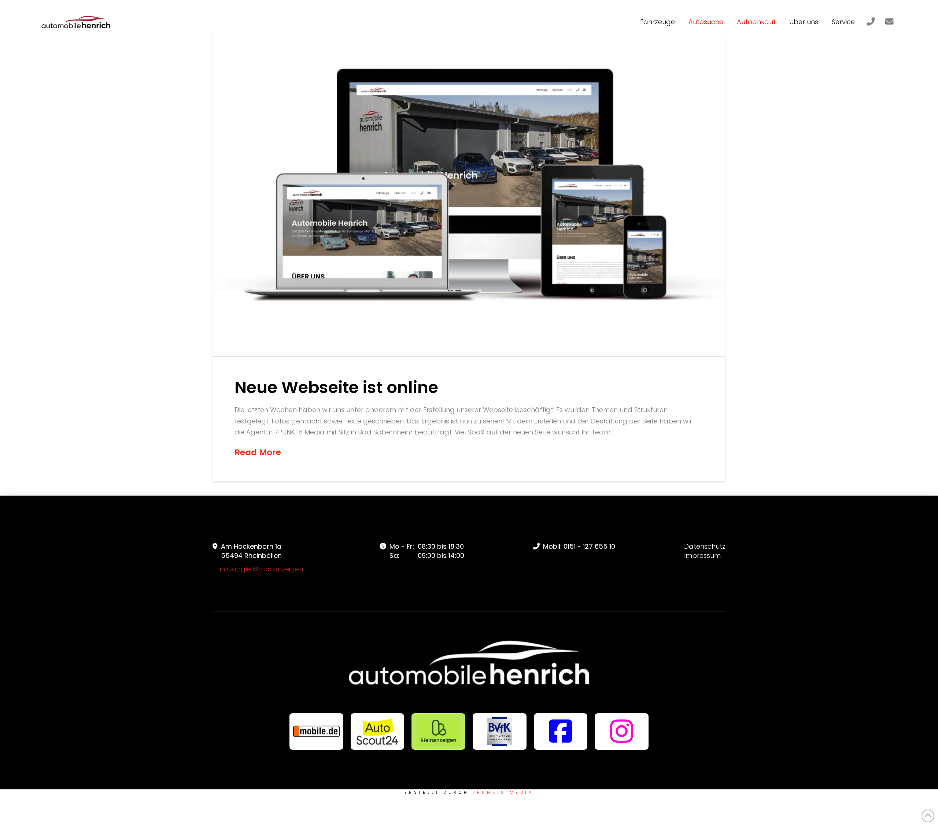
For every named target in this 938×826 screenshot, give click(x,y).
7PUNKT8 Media (503, 792)
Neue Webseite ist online (336, 387)
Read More (257, 452)
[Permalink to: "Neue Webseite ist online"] (469, 185)
